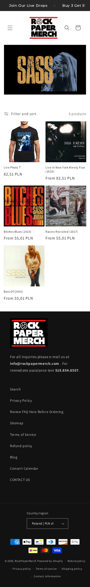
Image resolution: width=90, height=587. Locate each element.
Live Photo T (12, 167)
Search (15, 389)
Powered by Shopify (50, 561)
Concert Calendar (24, 468)
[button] (10, 27)
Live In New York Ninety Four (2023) (65, 169)
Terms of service (46, 568)
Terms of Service (23, 434)
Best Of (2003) (13, 291)
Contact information (47, 576)
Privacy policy (21, 568)
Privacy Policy (21, 400)
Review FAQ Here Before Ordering (37, 411)
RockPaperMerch (25, 561)
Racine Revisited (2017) (62, 231)
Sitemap (16, 423)
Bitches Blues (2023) (18, 231)
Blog (13, 457)
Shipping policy (72, 568)
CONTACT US (20, 479)
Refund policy (21, 446)
